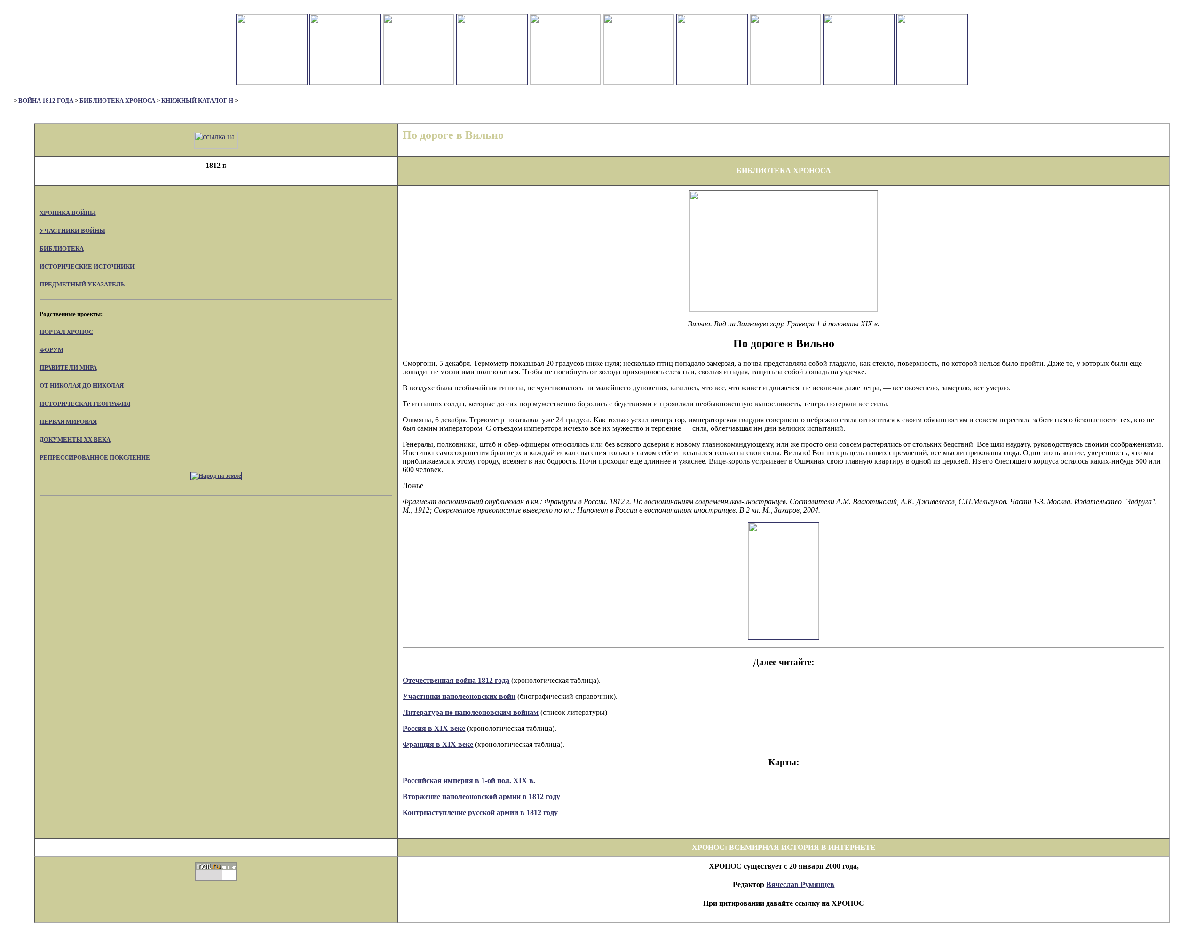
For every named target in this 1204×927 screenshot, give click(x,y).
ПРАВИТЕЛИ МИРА (68, 367)
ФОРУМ (51, 349)
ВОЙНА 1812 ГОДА (46, 100)
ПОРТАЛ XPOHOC (66, 331)
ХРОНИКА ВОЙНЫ (68, 212)
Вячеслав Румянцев (800, 884)
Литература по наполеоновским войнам (471, 712)
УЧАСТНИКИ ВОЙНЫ (72, 230)
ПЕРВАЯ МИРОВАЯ (68, 421)
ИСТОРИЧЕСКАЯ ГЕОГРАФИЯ (85, 403)
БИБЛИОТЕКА (62, 248)
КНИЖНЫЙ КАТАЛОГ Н (197, 100)
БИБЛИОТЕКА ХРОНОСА (117, 100)
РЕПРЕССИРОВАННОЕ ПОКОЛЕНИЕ (95, 457)
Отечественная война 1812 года (456, 680)
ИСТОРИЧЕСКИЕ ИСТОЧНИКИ (87, 266)
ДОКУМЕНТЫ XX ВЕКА (75, 439)
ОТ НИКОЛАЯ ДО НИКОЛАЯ (82, 385)
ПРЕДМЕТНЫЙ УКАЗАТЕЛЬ (82, 284)
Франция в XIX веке (438, 744)
